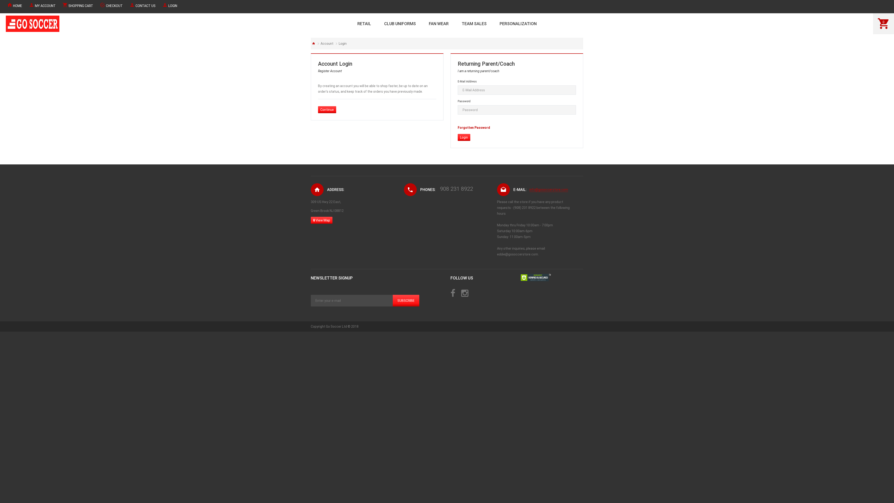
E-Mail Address (467, 81)
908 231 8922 (456, 189)
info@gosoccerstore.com (548, 189)
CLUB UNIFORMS (400, 23)
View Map (322, 220)
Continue (327, 110)
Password (464, 101)
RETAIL (364, 23)
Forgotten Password (474, 127)
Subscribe (406, 300)
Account (327, 43)
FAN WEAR (439, 23)
